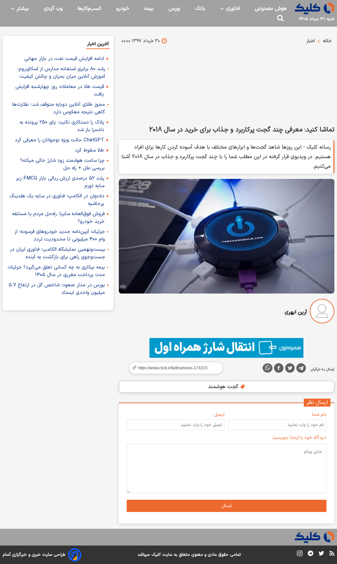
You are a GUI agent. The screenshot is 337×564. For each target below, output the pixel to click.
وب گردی (53, 9)
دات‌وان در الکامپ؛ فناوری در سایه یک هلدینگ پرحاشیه (57, 200)
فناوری (232, 9)
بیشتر (22, 9)
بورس (174, 9)
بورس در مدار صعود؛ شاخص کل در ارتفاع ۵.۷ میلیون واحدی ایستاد (57, 288)
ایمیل (219, 414)
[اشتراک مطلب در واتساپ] (267, 368)
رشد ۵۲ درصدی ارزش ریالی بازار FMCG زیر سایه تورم (60, 182)
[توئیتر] (290, 369)
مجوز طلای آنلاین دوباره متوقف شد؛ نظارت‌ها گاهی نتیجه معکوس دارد (58, 108)
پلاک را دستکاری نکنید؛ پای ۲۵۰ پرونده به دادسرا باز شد (61, 126)
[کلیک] (314, 8)
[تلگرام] (301, 369)
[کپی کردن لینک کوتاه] (173, 368)
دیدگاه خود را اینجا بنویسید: (299, 437)
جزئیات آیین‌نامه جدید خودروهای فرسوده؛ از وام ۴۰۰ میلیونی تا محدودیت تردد (59, 235)
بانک (200, 9)
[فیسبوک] (279, 369)
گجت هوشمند (224, 387)
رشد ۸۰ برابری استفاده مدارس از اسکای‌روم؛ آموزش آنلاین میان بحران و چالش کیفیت (61, 72)
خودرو (122, 9)
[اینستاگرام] (299, 554)
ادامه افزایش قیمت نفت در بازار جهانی (64, 59)
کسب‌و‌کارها (89, 9)
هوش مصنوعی (271, 9)
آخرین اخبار (98, 44)
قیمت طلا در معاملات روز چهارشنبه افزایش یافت (59, 90)
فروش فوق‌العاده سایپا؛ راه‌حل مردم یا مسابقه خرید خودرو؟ (58, 217)
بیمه (149, 9)
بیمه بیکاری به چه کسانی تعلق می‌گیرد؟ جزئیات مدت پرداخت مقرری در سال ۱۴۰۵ (56, 271)
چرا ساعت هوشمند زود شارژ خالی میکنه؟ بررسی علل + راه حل (62, 164)
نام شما (319, 414)
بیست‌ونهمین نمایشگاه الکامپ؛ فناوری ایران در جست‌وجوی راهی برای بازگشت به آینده (57, 253)
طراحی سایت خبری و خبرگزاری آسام (34, 554)
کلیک (156, 554)
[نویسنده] (322, 312)
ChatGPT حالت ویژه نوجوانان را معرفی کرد (59, 140)
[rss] (331, 554)
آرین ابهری (296, 312)
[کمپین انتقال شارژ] (226, 348)
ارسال (226, 505)
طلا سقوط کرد (89, 150)
